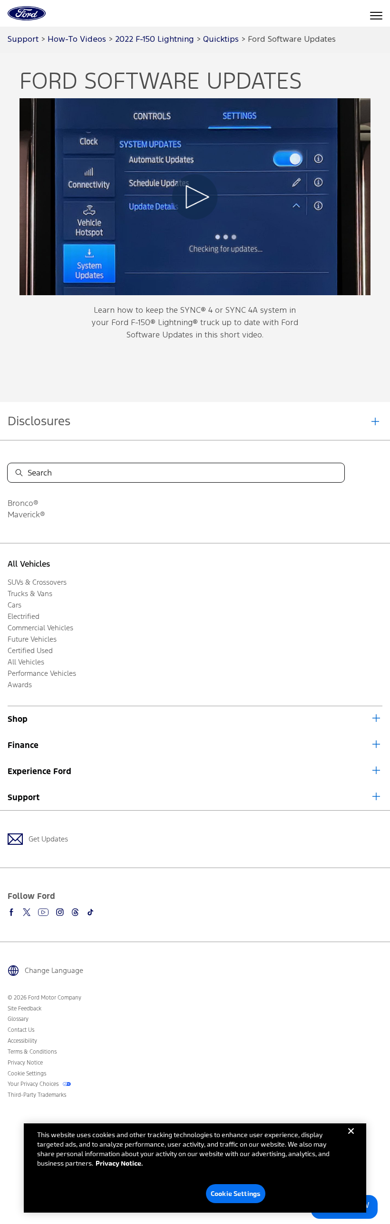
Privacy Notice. (119, 1163)
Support (23, 797)
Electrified (23, 616)
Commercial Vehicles (40, 627)
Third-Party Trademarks (37, 1095)
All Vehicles (29, 564)
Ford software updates (292, 39)
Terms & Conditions (32, 1051)
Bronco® (23, 503)
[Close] (351, 1138)
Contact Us (21, 1030)
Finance (23, 745)
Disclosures (39, 421)
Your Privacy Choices (34, 1084)
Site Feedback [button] (24, 1008)
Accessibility (22, 1040)
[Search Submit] (19, 472)
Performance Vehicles (42, 673)
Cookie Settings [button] (27, 1073)
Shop (18, 719)
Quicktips (221, 39)
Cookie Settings (235, 1193)
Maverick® (26, 514)
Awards (20, 684)
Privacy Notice (25, 1062)
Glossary (18, 1019)
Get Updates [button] (48, 838)
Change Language (54, 970)
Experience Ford (39, 771)
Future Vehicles (32, 639)
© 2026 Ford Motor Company (44, 997)
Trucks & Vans (30, 593)
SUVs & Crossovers (37, 582)
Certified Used (30, 650)
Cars (14, 604)
